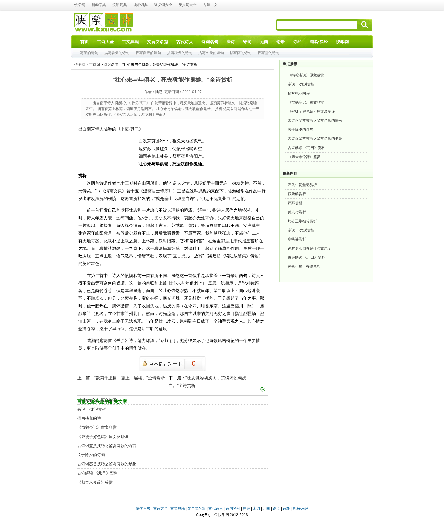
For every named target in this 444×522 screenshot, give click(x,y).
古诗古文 (210, 5)
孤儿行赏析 (297, 212)
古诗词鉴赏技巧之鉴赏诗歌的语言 (106, 445)
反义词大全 (188, 5)
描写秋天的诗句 (179, 53)
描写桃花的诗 (89, 418)
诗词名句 (111, 65)
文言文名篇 (197, 508)
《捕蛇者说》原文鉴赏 (97, 400)
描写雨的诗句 (241, 53)
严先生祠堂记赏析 (302, 185)
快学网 (79, 5)
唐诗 (246, 508)
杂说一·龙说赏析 (91, 409)
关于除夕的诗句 (91, 455)
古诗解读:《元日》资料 (97, 473)
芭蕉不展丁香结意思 (304, 266)
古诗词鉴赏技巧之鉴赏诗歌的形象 (106, 464)
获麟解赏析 (297, 194)
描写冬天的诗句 (211, 53)
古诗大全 (160, 508)
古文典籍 (177, 508)
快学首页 (143, 508)
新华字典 (99, 5)
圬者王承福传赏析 (302, 221)
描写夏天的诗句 (148, 53)
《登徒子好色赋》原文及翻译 (102, 436)
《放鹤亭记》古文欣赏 (97, 427)
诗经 (286, 508)
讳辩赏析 (295, 203)
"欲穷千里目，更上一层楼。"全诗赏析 (129, 377)
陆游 (158, 92)
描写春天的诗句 (117, 53)
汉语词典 (119, 5)
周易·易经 (319, 41)
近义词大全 (163, 5)
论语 (276, 508)
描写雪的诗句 (268, 53)
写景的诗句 (89, 53)
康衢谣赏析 (297, 239)
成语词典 (140, 5)
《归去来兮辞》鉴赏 (95, 482)
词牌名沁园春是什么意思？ (309, 248)
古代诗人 (215, 508)
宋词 (256, 508)
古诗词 (94, 65)
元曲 (266, 508)
